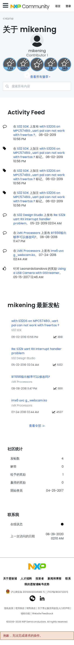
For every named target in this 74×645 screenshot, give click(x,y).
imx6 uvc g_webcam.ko (29, 400)
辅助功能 (25, 613)
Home (9, 18)
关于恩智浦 (10, 578)
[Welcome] (37, 64)
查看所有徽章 (39, 77)
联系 (68, 578)
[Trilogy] (23, 64)
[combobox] (37, 86)
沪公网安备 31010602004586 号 (28, 592)
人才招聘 (26, 578)
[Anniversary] (64, 64)
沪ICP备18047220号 (57, 592)
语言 (58, 6)
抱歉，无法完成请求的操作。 (23, 636)
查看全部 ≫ (37, 425)
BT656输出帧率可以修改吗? (30, 377)
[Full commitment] (10, 64)
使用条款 (19, 608)
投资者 (40, 578)
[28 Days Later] (50, 64)
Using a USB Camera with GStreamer (39, 270)
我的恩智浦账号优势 (36, 584)
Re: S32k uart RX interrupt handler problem (39, 219)
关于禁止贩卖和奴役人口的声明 (54, 608)
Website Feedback (42, 613)
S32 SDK (23, 126)
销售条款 (31, 608)
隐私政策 (8, 608)
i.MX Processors (28, 233)
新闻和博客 (54, 578)
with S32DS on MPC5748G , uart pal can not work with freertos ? (39, 130)
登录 (68, 6)
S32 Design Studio (30, 215)
